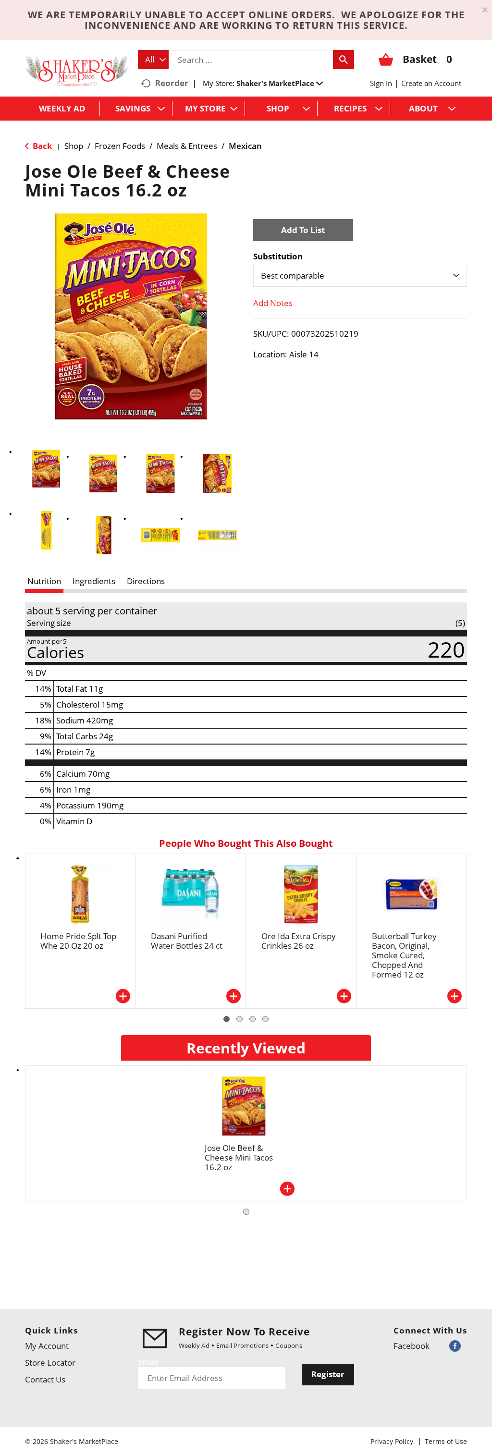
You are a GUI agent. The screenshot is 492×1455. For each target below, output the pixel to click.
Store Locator (50, 1362)
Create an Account (431, 83)
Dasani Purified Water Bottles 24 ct (186, 940)
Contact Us (45, 1379)
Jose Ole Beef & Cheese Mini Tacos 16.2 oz (239, 1157)
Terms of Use (446, 1441)
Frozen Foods (120, 145)
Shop (73, 145)
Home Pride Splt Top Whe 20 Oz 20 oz (78, 940)
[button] (279, 83)
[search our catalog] (343, 59)
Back (41, 145)
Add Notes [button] (273, 302)
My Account (47, 1345)
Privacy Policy (391, 1441)
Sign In (381, 83)
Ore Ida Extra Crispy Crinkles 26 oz (298, 940)
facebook (412, 1345)
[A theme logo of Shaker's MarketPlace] (76, 69)
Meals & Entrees (187, 145)
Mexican (245, 145)
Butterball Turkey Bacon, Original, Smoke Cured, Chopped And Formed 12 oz (404, 955)
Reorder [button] (171, 82)
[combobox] (153, 59)
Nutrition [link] (44, 581)
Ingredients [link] (94, 581)
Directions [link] (146, 581)
